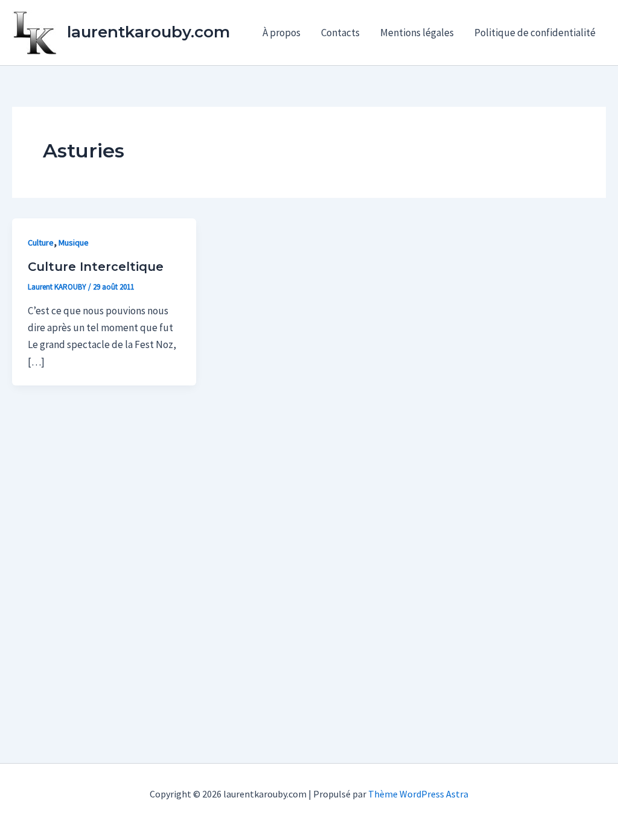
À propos (282, 32)
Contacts (340, 32)
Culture (41, 242)
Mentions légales (417, 32)
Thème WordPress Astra (418, 794)
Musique (74, 242)
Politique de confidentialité (535, 32)
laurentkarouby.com (148, 32)
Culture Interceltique (96, 266)
